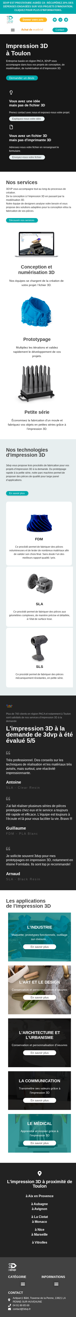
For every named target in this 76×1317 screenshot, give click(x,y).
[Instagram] (60, 20)
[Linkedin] (66, 20)
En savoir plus (40, 946)
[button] (13, 30)
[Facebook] (55, 20)
